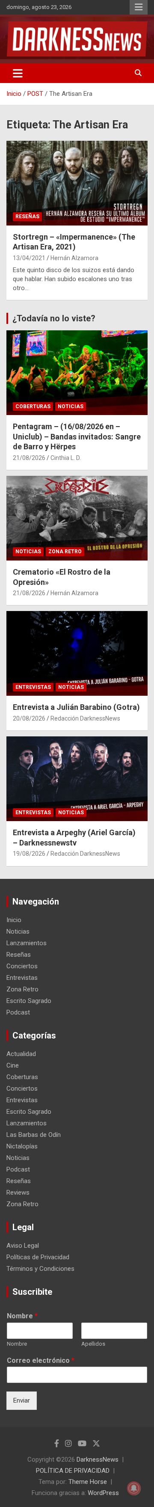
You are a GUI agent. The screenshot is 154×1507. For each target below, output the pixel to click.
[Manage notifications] (134, 1488)
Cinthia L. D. (65, 457)
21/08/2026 (29, 457)
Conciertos (22, 966)
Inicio (13, 920)
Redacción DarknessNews (85, 718)
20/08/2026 (29, 718)
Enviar (21, 1400)
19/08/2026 (29, 853)
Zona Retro (65, 552)
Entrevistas (33, 687)
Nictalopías (22, 1146)
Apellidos (93, 1344)
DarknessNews (97, 1459)
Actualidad (21, 1054)
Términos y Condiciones (40, 1269)
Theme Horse (87, 1482)
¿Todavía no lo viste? (53, 318)
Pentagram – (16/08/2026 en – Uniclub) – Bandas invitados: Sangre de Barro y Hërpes (77, 436)
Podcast (18, 1012)
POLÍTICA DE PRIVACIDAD (73, 1470)
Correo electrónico (40, 1360)
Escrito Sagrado (28, 1001)
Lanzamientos (26, 943)
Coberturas (32, 406)
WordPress (103, 1493)
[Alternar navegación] (17, 73)
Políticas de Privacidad (37, 1257)
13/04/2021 (29, 258)
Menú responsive (139, 7)
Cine (12, 1065)
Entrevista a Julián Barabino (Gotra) (76, 707)
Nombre (22, 1316)
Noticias (70, 406)
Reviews (18, 1192)
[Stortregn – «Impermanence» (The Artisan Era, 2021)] (77, 182)
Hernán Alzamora (74, 258)
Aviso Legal (22, 1245)
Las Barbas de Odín (33, 1135)
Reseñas (27, 217)
